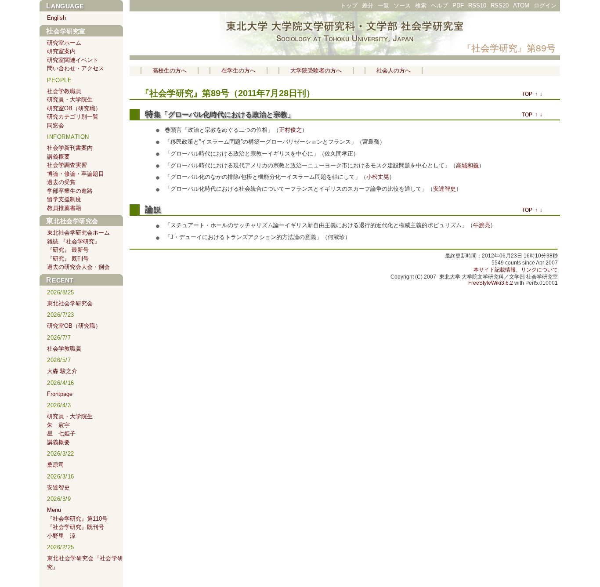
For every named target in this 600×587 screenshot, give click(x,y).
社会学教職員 (64, 91)
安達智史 (444, 188)
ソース (402, 5)
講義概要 (58, 156)
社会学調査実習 (67, 165)
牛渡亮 (481, 225)
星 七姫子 (61, 433)
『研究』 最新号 (68, 249)
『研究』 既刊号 (68, 258)
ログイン (545, 5)
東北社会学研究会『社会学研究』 (85, 562)
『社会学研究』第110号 (77, 518)
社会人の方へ (393, 70)
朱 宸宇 (58, 425)
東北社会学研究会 (72, 221)
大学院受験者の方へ (316, 70)
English (56, 17)
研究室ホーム (64, 43)
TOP (527, 94)
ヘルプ (439, 5)
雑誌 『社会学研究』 (73, 241)
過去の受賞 (61, 182)
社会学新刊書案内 (70, 148)
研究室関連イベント (72, 60)
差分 (367, 5)
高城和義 (467, 165)
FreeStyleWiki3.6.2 (490, 283)
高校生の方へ (169, 70)
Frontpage (59, 394)
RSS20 (500, 5)
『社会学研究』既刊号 (75, 527)
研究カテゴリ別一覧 (72, 116)
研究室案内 (61, 51)
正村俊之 (290, 130)
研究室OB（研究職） (74, 108)
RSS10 (477, 5)
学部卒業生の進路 (70, 191)
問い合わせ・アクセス (75, 68)
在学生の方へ (238, 70)
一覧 (383, 5)
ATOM (521, 5)
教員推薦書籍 (64, 208)
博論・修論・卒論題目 (75, 173)
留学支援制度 (64, 199)
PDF (458, 5)
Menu (54, 510)
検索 (421, 5)
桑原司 (55, 464)
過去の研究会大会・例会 (78, 267)
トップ (349, 5)
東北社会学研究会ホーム (78, 232)
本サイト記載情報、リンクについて (515, 269)
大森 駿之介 (62, 371)
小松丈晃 (377, 177)
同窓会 (55, 125)
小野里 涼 (61, 536)
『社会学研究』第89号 (509, 48)
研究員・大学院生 (70, 99)
